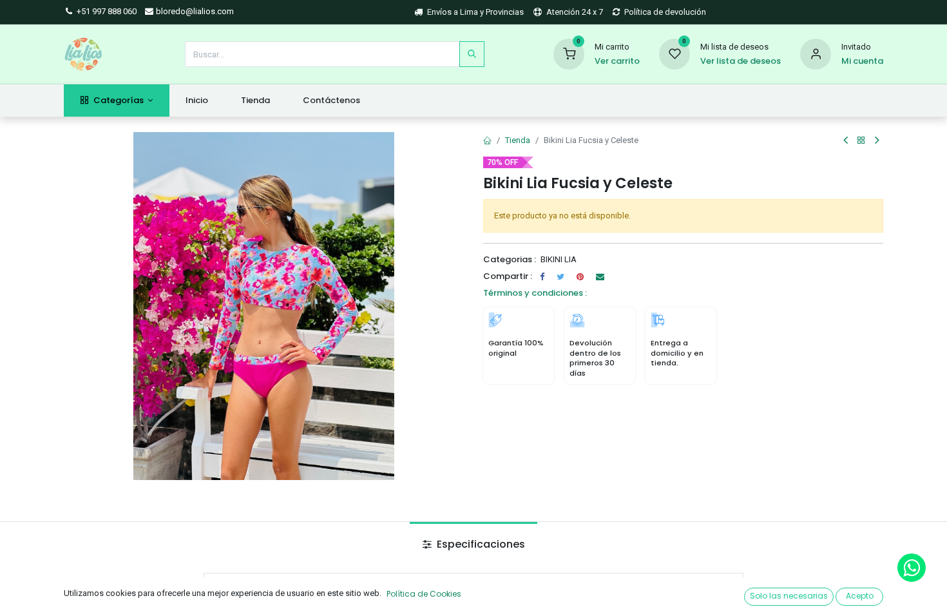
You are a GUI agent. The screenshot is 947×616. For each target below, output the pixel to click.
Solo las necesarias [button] (789, 595)
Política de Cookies (424, 593)
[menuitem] (197, 100)
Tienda (517, 140)
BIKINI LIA (558, 259)
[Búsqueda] (471, 54)
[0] (568, 53)
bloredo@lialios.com (194, 11)
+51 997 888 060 (106, 11)
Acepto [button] (860, 595)
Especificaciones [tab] (479, 544)
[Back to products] (861, 141)
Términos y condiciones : (535, 293)
